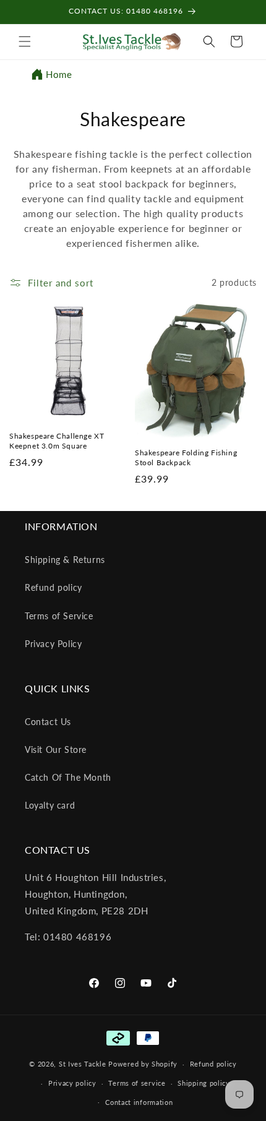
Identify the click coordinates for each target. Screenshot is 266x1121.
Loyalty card (50, 805)
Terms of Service (59, 616)
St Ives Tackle (82, 1064)
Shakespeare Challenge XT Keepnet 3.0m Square (56, 440)
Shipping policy (204, 1083)
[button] (24, 41)
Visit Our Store (56, 749)
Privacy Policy (53, 643)
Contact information (139, 1102)
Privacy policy (72, 1083)
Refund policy (53, 587)
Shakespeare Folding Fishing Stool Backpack (186, 457)
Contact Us (48, 721)
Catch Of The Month (68, 777)
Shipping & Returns (65, 559)
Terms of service (136, 1083)
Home (59, 74)
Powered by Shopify (143, 1064)
